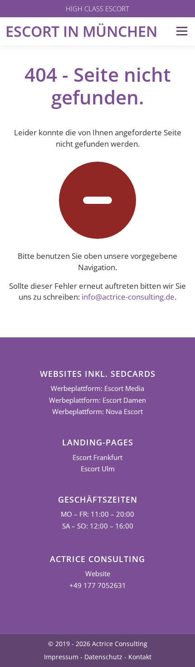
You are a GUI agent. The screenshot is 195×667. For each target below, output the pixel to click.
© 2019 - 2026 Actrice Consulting (97, 643)
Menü (182, 31)
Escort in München (81, 31)
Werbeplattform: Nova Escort (97, 411)
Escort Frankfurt (97, 457)
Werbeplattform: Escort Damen (97, 400)
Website (97, 573)
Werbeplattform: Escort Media (97, 388)
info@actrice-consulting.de (128, 297)
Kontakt (139, 656)
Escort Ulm (98, 468)
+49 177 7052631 (97, 585)
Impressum (61, 656)
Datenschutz (103, 656)
